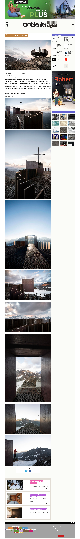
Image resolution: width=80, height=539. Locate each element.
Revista (66, 31)
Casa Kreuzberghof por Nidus (38, 509)
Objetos (56, 31)
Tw (26, 471)
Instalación (20, 532)
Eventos (12, 529)
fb (73, 522)
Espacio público (8, 529)
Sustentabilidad (49, 31)
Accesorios (10, 528)
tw (71, 522)
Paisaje (34, 529)
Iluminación (41, 31)
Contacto (68, 522)
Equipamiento (25, 528)
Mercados (16, 532)
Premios (19, 529)
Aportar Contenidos (63, 522)
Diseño (21, 31)
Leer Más (46, 488)
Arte (61, 31)
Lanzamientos (27, 529)
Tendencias (27, 31)
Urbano (16, 529)
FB (30, 471)
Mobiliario (34, 31)
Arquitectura (15, 31)
